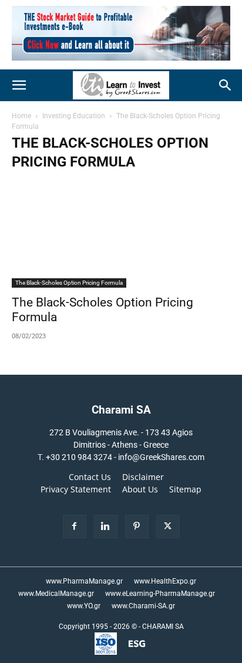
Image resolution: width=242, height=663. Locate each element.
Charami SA (121, 410)
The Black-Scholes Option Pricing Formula (69, 282)
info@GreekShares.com (161, 457)
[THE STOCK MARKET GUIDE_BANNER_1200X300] (121, 63)
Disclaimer (143, 477)
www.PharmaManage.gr (84, 581)
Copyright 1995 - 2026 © (98, 626)
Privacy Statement (76, 489)
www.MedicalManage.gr (56, 593)
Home (21, 116)
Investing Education (73, 116)
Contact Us (90, 477)
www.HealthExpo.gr (165, 581)
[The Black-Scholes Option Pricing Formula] (121, 233)
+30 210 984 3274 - (82, 457)
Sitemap (185, 489)
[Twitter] (168, 526)
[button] (19, 85)
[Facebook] (74, 526)
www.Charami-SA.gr (143, 606)
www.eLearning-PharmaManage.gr (160, 593)
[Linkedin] (105, 526)
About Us (140, 489)
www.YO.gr (83, 606)
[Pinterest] (137, 526)
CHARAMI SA (163, 626)
